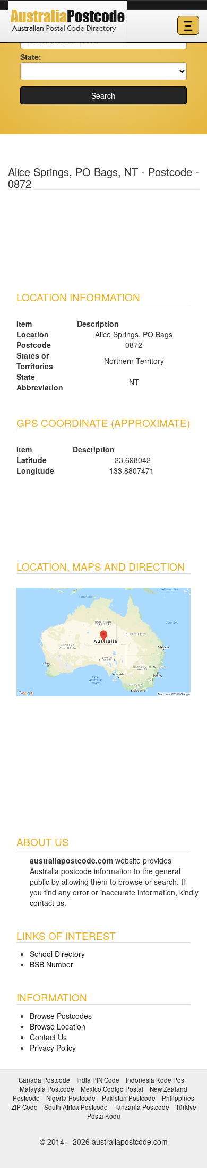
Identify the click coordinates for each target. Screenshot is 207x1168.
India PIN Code (97, 1079)
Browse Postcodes (61, 1015)
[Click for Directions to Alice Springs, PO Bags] (103, 640)
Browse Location (57, 1026)
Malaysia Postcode (47, 1088)
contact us (47, 902)
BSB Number (51, 964)
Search (103, 95)
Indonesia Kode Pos (155, 1079)
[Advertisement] (103, 235)
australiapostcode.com (130, 1141)
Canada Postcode (44, 1079)
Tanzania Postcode (141, 1106)
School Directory (57, 953)
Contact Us (48, 1037)
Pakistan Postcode (129, 1097)
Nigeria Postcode (71, 1097)
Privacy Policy (53, 1047)
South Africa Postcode (76, 1106)
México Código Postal (112, 1088)
